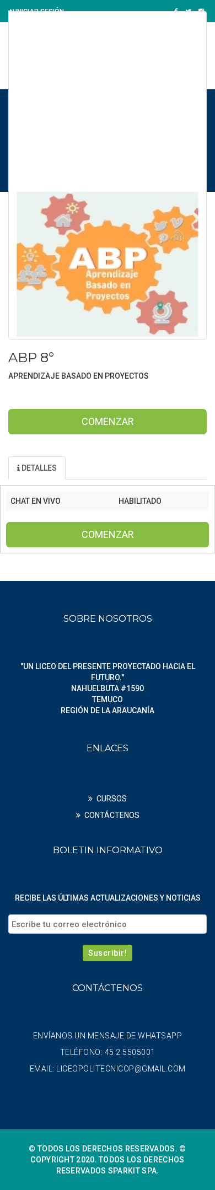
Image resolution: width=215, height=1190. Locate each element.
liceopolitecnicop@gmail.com (121, 1068)
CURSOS (111, 798)
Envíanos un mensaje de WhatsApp (107, 1035)
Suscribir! (107, 953)
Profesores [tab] (164, 468)
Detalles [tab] (38, 468)
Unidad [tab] (97, 468)
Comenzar (108, 421)
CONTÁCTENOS (111, 815)
